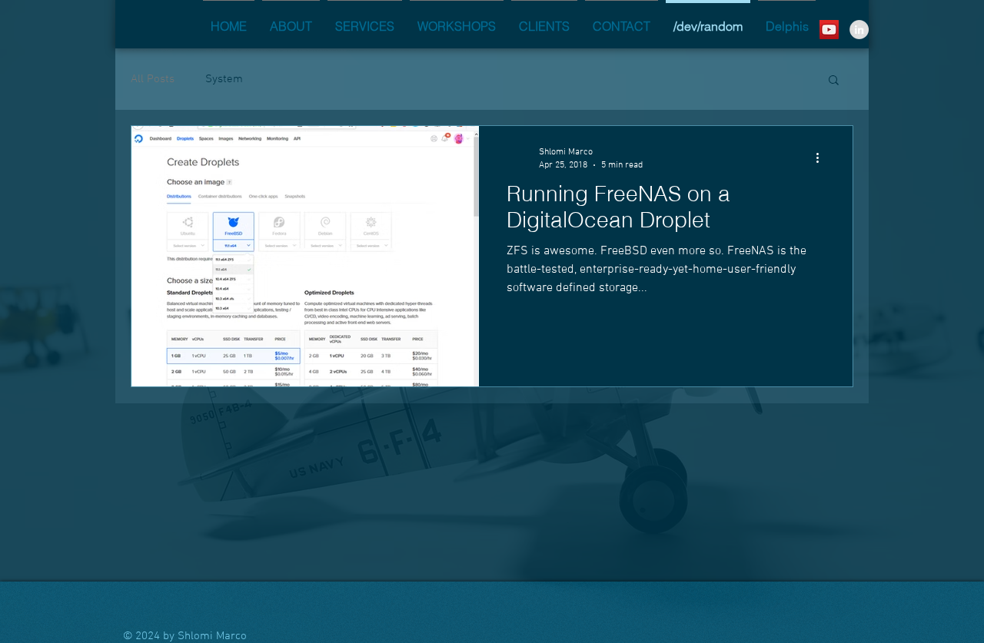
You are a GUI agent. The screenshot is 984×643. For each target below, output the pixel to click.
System (224, 79)
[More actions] (822, 157)
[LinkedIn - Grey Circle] (859, 29)
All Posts (153, 79)
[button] (833, 81)
